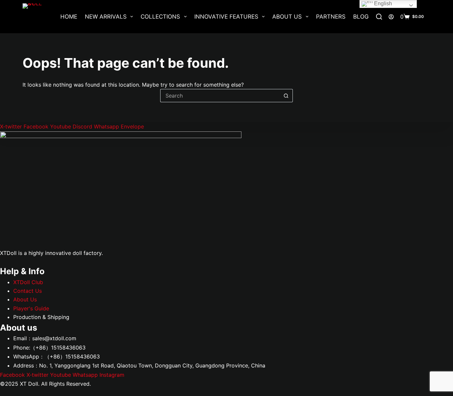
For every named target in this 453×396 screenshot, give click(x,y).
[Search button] (286, 95)
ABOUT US (287, 16)
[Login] (391, 16)
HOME (68, 16)
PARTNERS (331, 16)
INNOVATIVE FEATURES (226, 16)
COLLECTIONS (160, 16)
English (382, 3)
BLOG (361, 16)
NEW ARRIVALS (106, 16)
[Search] (379, 17)
